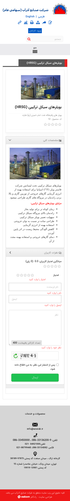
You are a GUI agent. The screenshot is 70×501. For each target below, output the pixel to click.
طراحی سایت (45, 497)
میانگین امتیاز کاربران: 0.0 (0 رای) (43, 261)
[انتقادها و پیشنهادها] (50, 22)
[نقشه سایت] (38, 22)
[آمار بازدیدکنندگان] (26, 22)
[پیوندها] (19, 22)
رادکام (34, 497)
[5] (32, 275)
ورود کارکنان (35, 31)
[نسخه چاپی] (32, 22)
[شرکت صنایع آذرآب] (35, 9)
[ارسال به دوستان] (44, 22)
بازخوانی (16, 355)
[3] (25, 275)
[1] (18, 275)
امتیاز (56, 275)
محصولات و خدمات (35, 414)
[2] (21, 275)
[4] (28, 275)
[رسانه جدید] (40, 87)
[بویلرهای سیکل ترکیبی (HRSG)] (35, 163)
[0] (45, 124)
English (30, 17)
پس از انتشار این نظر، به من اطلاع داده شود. (35, 367)
